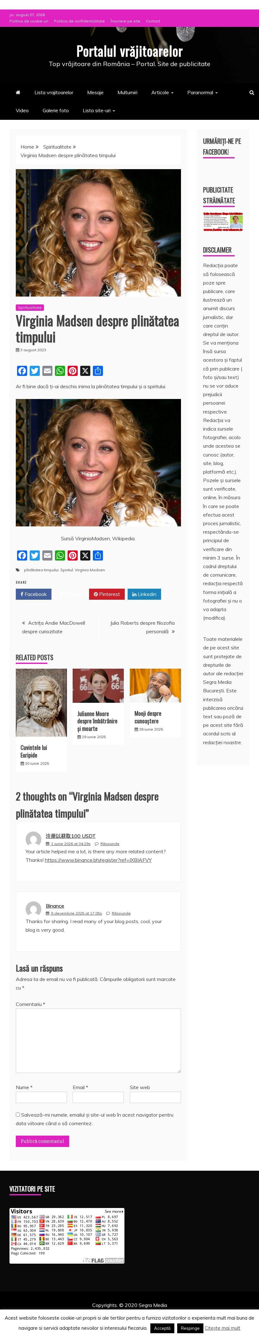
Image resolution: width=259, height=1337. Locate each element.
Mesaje (95, 92)
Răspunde (109, 843)
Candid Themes (196, 1313)
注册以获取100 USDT (71, 836)
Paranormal (200, 92)
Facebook (35, 594)
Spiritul (66, 569)
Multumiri (127, 92)
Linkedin (146, 594)
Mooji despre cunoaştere (148, 717)
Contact (153, 21)
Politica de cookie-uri (28, 21)
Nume (24, 1087)
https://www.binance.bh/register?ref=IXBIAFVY (98, 860)
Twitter (72, 594)
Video (22, 110)
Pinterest (109, 594)
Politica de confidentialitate (79, 21)
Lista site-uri (97, 110)
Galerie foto (56, 110)
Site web (140, 1087)
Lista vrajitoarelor (53, 92)
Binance (55, 906)
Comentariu (30, 1004)
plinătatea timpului (41, 569)
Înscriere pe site (125, 21)
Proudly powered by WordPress (81, 1313)
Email (80, 1087)
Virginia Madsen (90, 569)
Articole (160, 92)
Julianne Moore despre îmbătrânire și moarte (97, 721)
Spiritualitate (30, 307)
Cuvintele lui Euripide (34, 751)
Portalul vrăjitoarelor (129, 50)
